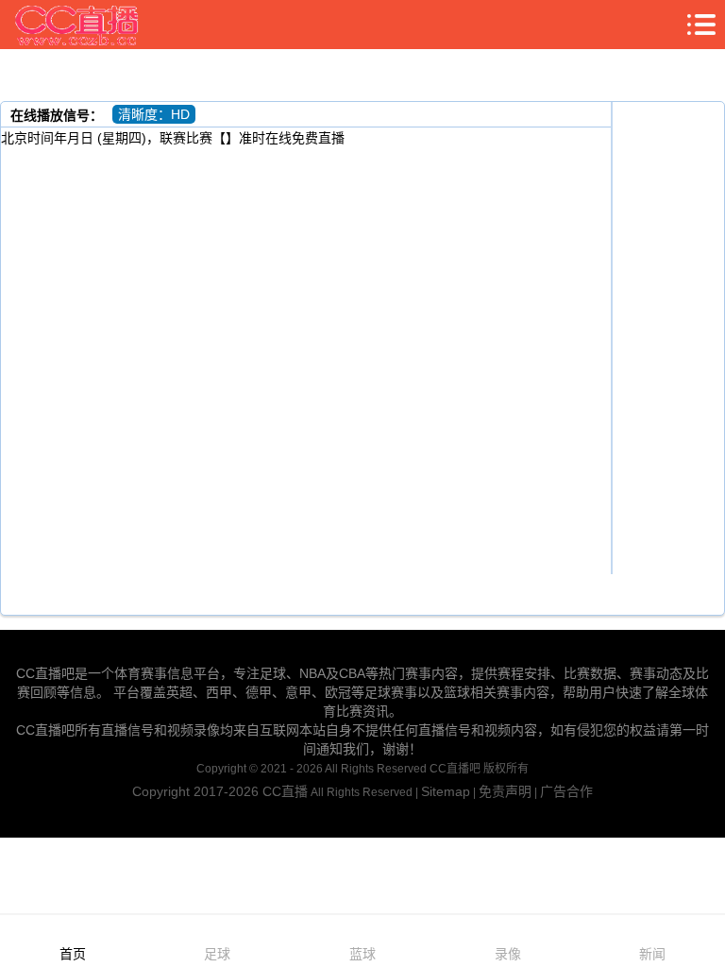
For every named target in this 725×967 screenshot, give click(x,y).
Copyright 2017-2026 (197, 791)
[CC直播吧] (77, 24)
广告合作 (566, 791)
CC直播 (285, 791)
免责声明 (505, 791)
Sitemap (445, 791)
